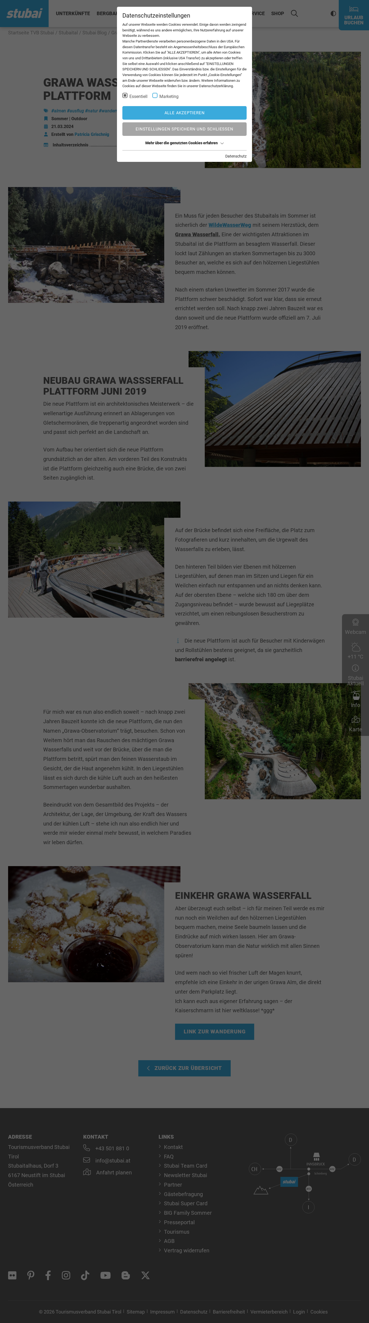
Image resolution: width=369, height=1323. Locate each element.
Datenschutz (236, 156)
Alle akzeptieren (185, 112)
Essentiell (138, 96)
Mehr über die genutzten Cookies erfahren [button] (181, 143)
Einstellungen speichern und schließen (184, 129)
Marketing (169, 96)
